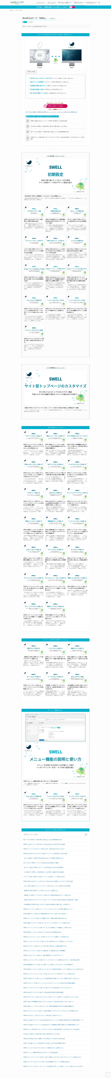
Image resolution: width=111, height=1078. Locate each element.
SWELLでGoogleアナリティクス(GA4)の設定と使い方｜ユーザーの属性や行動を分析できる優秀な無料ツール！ (53, 1020)
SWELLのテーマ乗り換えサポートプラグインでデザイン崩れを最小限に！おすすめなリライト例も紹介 (51, 1029)
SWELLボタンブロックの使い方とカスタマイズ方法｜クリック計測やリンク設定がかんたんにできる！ (51, 997)
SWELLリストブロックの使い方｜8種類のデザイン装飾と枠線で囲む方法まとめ (45, 918)
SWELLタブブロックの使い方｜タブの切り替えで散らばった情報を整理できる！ (45, 946)
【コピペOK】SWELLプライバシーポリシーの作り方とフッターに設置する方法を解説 (46, 886)
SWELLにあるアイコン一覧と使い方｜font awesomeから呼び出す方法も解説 (44, 844)
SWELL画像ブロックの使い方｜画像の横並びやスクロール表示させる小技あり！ (45, 913)
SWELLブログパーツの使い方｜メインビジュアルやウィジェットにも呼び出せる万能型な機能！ (49, 983)
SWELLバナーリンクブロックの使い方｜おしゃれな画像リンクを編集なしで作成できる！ (47, 927)
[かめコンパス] (17, 2)
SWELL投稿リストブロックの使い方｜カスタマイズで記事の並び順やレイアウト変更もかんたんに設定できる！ (53, 969)
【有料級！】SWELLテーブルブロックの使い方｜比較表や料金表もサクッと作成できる (47, 895)
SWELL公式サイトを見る (55, 106)
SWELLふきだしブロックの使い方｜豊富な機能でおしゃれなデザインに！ (43, 955)
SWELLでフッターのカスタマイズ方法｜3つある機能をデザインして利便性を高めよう (46, 1061)
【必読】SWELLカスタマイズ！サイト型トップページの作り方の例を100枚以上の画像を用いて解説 (50, 899)
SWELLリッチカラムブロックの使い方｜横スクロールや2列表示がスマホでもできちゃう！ (48, 987)
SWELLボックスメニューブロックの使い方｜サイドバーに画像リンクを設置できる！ (46, 936)
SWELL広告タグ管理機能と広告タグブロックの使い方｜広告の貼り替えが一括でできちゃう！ (49, 1001)
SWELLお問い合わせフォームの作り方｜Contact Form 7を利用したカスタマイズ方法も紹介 (48, 881)
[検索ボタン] (99, 2)
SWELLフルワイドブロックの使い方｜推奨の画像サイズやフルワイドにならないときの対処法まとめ (50, 1010)
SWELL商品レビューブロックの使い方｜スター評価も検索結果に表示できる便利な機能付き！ (49, 1006)
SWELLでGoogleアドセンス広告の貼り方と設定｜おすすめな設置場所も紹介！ (44, 1043)
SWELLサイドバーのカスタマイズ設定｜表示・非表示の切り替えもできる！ (44, 849)
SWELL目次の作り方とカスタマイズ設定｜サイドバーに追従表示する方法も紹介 (45, 853)
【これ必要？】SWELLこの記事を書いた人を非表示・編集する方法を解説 (43, 872)
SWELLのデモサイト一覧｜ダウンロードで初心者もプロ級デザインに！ (43, 1015)
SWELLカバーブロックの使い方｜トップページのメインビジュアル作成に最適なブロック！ (48, 909)
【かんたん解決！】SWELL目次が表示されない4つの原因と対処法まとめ (43, 858)
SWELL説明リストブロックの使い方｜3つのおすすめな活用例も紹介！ (42, 932)
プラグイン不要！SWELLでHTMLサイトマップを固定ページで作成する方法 (44, 876)
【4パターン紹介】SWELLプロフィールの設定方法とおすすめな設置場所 (43, 867)
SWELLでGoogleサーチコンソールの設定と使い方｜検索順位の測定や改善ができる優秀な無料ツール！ (51, 1024)
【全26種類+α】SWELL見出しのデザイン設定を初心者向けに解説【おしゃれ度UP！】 (47, 904)
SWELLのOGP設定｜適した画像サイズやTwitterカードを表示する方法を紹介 (44, 1038)
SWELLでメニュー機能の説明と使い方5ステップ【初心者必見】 (40, 1052)
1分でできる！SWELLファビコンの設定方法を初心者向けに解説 (40, 862)
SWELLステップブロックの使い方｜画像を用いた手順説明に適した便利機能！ (44, 950)
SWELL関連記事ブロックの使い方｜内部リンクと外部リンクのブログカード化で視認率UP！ (48, 964)
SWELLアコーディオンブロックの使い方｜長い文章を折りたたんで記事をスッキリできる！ (48, 941)
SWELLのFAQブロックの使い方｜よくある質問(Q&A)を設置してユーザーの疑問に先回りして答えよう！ (51, 978)
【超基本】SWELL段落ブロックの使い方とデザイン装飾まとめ (40, 890)
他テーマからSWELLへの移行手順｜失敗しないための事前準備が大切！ (43, 839)
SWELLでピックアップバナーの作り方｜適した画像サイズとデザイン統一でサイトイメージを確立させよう (52, 1057)
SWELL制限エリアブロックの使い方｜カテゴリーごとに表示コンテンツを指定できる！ (47, 923)
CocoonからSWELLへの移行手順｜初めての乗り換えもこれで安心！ (42, 1034)
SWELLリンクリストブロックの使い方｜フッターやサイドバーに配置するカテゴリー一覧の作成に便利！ (52, 960)
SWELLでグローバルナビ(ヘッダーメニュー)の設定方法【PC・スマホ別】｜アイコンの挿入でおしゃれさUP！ (53, 1066)
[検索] (86, 834)
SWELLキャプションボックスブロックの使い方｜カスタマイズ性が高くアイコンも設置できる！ (49, 973)
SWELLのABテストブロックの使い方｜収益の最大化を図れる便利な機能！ (43, 992)
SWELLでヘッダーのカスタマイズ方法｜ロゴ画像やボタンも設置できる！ (43, 1047)
